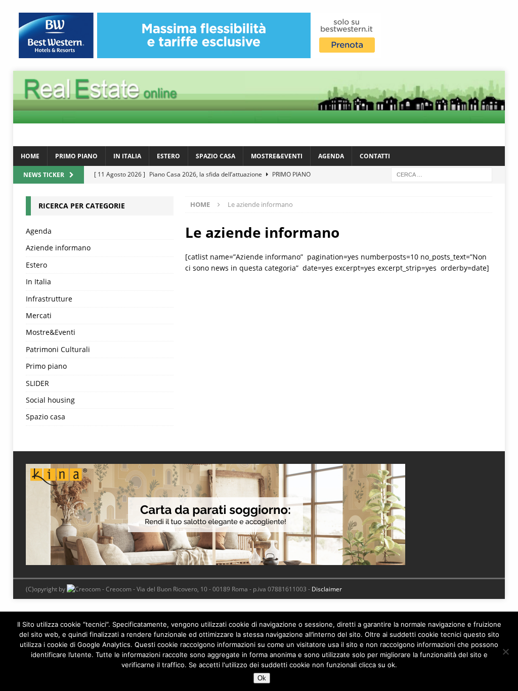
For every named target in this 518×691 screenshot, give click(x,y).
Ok (261, 678)
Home (30, 156)
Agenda (331, 156)
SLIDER (37, 383)
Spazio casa (215, 156)
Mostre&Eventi (277, 156)
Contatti (375, 156)
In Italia (127, 156)
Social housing (50, 400)
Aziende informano (58, 247)
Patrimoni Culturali (58, 349)
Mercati (39, 315)
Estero (168, 156)
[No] (505, 651)
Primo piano (76, 156)
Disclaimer (327, 589)
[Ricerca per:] (441, 174)
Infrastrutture (49, 299)
